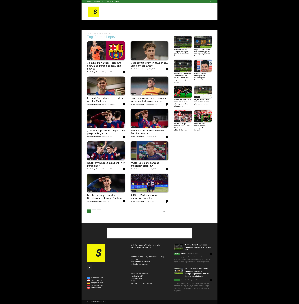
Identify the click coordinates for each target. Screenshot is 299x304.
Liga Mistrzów (92, 94)
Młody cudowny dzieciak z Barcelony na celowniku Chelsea (104, 197)
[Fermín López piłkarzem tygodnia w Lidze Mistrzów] (106, 86)
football (133, 94)
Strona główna (91, 33)
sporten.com (96, 287)
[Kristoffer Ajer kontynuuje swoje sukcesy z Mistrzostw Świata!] (203, 116)
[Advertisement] (167, 12)
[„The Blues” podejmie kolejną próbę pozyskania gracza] (106, 118)
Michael (183, 253)
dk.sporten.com (97, 280)
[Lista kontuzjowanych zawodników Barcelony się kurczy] (149, 50)
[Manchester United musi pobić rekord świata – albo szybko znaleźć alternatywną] (183, 92)
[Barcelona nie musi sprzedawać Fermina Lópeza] (149, 118)
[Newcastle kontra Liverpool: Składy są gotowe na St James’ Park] (183, 42)
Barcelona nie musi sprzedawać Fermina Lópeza (147, 132)
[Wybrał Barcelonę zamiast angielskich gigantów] (149, 150)
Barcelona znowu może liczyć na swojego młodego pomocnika (148, 99)
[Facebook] (210, 1)
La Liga (90, 59)
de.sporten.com (97, 283)
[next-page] (99, 211)
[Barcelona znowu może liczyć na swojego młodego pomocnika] (149, 86)
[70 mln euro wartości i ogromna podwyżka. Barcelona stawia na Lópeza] (106, 50)
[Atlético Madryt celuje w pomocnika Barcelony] (149, 183)
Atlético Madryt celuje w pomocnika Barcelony (144, 197)
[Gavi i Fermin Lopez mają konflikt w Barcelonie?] (106, 150)
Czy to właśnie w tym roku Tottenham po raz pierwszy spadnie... (202, 102)
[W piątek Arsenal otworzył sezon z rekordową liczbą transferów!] (203, 66)
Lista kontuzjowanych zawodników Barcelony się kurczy (149, 64)
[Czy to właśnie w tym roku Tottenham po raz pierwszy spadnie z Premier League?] (203, 92)
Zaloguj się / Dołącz (113, 1)
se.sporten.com (97, 278)
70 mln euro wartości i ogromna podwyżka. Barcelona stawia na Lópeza (104, 65)
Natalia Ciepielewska (94, 72)
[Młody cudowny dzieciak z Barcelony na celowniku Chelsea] (106, 183)
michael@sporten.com (139, 264)
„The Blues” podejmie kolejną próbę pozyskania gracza (106, 132)
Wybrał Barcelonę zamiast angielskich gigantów (145, 164)
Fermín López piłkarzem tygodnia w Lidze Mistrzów (105, 99)
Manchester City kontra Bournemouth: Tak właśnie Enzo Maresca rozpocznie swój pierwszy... (182, 78)
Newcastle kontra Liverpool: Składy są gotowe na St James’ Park (198, 247)
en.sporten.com (97, 285)
